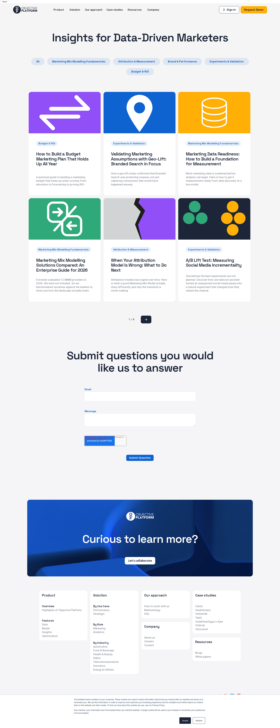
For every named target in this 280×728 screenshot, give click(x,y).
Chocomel (201, 629)
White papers (203, 656)
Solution (75, 9)
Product (58, 9)
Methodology (152, 610)
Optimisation (50, 636)
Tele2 (198, 617)
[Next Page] (146, 319)
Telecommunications (106, 661)
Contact (149, 645)
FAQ (146, 613)
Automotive (100, 646)
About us (149, 637)
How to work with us (156, 606)
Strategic (99, 613)
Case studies (114, 9)
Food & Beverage (103, 650)
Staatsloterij (202, 610)
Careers (149, 641)
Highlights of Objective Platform (62, 610)
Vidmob (200, 625)
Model (46, 628)
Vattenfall (201, 613)
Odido (199, 606)
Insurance (99, 665)
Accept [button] (185, 720)
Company (153, 9)
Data (45, 624)
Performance (101, 610)
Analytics (98, 632)
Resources (135, 9)
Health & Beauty (103, 654)
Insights (47, 632)
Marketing (99, 628)
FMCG (97, 658)
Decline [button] (199, 720)
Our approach (93, 9)
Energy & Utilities (103, 669)
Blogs (198, 652)
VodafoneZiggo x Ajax (209, 621)
